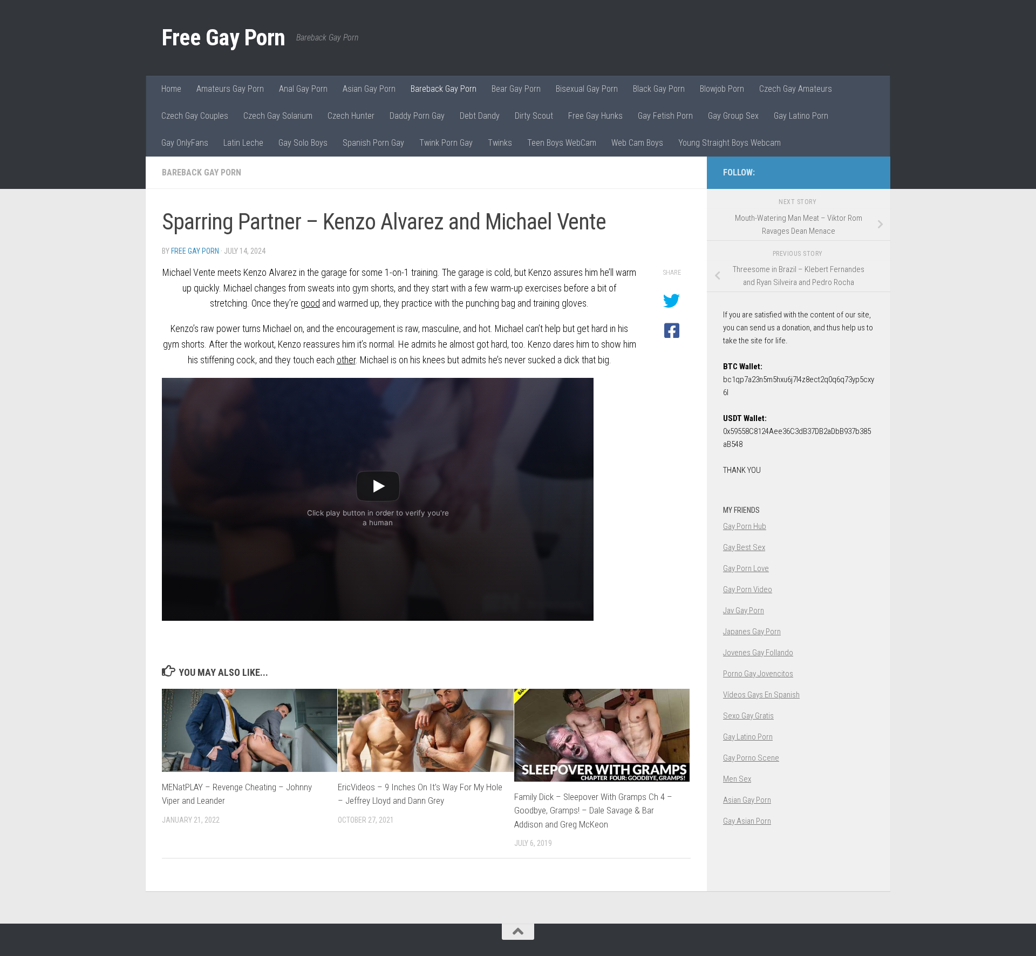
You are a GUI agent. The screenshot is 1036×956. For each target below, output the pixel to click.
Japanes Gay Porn (752, 631)
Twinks (500, 143)
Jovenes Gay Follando (758, 652)
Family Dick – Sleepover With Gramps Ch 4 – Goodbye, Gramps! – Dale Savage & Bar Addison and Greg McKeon (593, 810)
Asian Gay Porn (369, 89)
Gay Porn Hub (744, 526)
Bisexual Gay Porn (587, 89)
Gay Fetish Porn (665, 116)
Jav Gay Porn (743, 610)
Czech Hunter (351, 116)
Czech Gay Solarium (277, 116)
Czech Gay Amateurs (795, 89)
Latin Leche (243, 143)
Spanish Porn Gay (373, 143)
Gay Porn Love (746, 568)
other (346, 359)
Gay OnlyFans (184, 143)
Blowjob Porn (722, 89)
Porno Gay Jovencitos (758, 674)
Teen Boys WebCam (561, 143)
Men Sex (737, 779)
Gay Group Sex (733, 116)
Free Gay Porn (223, 37)
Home (171, 89)
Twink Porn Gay (446, 143)
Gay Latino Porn (801, 116)
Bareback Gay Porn (443, 89)
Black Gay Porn (659, 89)
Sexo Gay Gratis (748, 716)
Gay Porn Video (747, 589)
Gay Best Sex (744, 547)
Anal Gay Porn (303, 89)
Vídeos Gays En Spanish (761, 695)
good (310, 303)
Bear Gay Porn (516, 89)
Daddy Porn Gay (417, 116)
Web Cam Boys (637, 143)
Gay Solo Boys (303, 143)
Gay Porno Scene (751, 758)
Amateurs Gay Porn (230, 89)
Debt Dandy (480, 116)
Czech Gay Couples (194, 116)
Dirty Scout (534, 116)
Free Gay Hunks (595, 116)
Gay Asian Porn (747, 821)
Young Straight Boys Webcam (729, 143)
